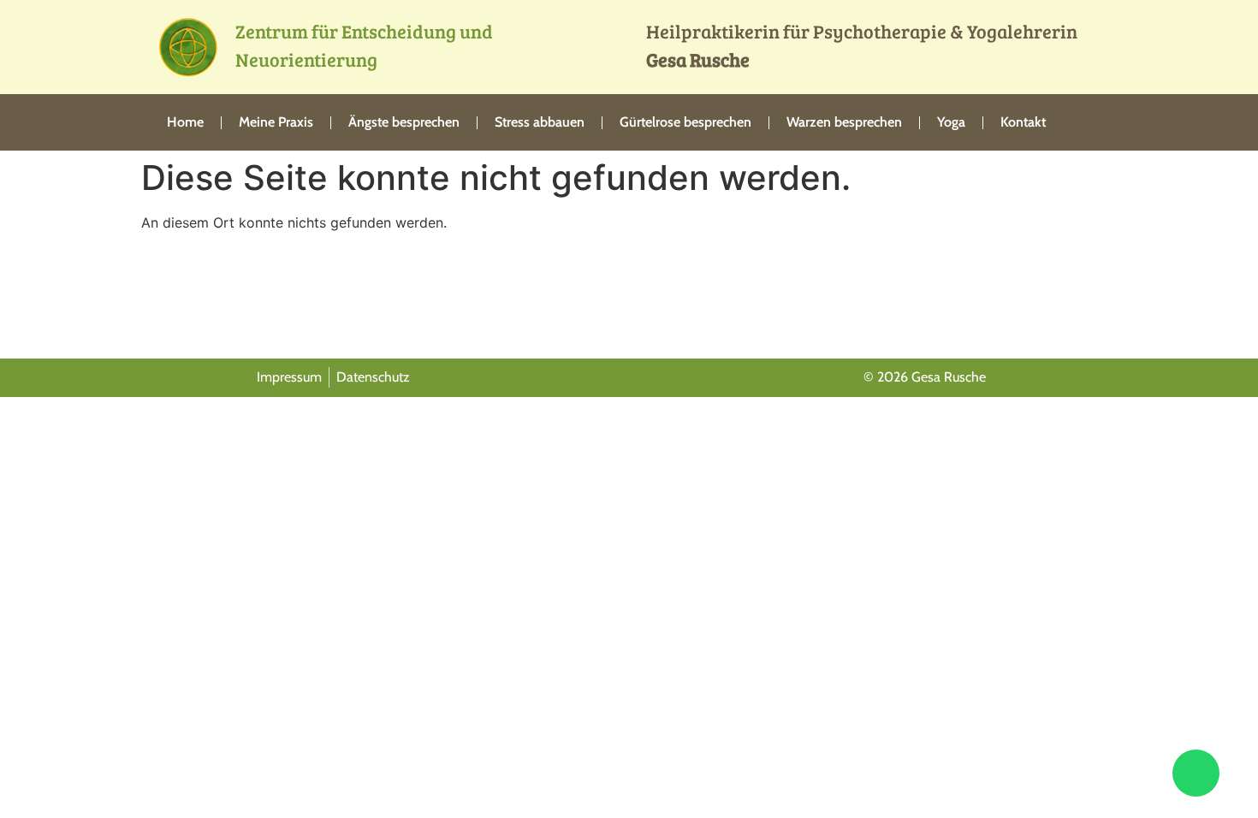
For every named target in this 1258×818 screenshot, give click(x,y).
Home (185, 122)
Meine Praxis (276, 122)
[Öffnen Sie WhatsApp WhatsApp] (1195, 773)
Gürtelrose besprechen (685, 122)
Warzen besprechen (844, 122)
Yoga (951, 122)
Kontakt (1023, 122)
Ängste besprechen (404, 122)
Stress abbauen (539, 122)
